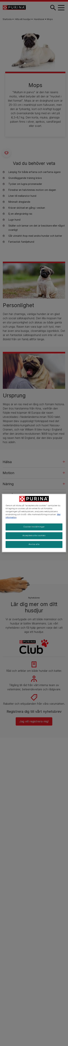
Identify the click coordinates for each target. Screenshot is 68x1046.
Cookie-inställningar (33, 527)
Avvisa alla (34, 544)
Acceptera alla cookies (34, 535)
